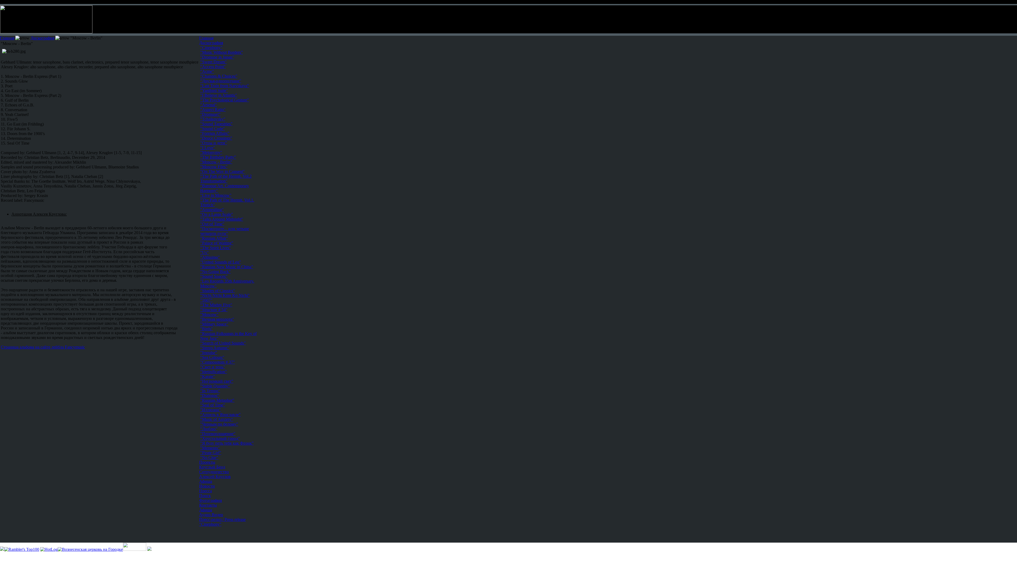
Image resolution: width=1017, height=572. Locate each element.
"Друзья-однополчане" (220, 81)
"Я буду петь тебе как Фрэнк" (227, 443)
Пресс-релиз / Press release (222, 519)
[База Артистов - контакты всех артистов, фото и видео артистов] (134, 549)
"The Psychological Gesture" (224, 100)
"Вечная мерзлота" (217, 319)
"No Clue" (209, 457)
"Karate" (207, 376)
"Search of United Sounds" (223, 343)
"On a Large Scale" (216, 214)
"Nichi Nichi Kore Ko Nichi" (225, 295)
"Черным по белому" (219, 424)
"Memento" (210, 448)
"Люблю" (208, 429)
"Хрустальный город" (220, 438)
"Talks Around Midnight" (221, 219)
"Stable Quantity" (215, 386)
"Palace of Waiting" (216, 243)
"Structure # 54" (214, 309)
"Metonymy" (211, 152)
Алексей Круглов (215, 476)
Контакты (208, 505)
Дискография (42, 38)
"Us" (204, 252)
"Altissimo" (210, 257)
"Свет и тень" (212, 367)
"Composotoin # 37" (217, 362)
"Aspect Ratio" (213, 109)
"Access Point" (213, 66)
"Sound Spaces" (214, 276)
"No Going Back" (215, 271)
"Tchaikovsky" (212, 119)
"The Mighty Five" (216, 305)
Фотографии (210, 500)
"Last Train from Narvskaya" (224, 85)
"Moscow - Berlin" (216, 162)
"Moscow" (209, 314)
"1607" (206, 300)
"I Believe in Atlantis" (218, 95)
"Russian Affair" (214, 238)
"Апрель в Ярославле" (220, 414)
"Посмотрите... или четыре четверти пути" (224, 231)
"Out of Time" (212, 224)
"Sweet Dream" (213, 62)
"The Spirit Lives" (215, 247)
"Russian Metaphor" (217, 400)
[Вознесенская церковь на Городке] (90, 549)
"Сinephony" (211, 47)
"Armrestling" (212, 209)
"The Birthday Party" (218, 157)
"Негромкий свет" (216, 381)
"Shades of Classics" (217, 290)
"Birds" (206, 329)
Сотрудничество (214, 472)
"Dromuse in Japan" (217, 57)
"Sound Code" (212, 128)
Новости (207, 486)
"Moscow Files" (214, 166)
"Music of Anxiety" (216, 419)
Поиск (205, 495)
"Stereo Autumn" (214, 348)
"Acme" (207, 71)
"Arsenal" (208, 104)
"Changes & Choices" (218, 76)
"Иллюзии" (210, 410)
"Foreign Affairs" (214, 133)
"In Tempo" (210, 390)
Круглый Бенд (212, 467)
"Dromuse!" (210, 114)
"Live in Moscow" (215, 195)
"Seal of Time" (212, 405)
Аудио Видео (211, 514)
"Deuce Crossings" (216, 138)
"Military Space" (214, 324)
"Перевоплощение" (217, 433)
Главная (7, 38)
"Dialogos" (209, 395)
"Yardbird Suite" (214, 90)
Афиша (205, 481)
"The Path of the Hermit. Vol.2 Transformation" (226, 178)
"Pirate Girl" (210, 452)
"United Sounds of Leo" (220, 262)
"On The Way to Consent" (222, 171)
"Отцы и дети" (213, 143)
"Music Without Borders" (221, 52)
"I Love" (207, 147)
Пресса (205, 491)
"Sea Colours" (212, 357)
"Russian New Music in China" (226, 267)
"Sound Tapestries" (216, 124)
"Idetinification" (213, 371)
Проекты (207, 462)
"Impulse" (208, 352)
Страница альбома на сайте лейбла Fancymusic (43, 347)
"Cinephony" (210, 524)
